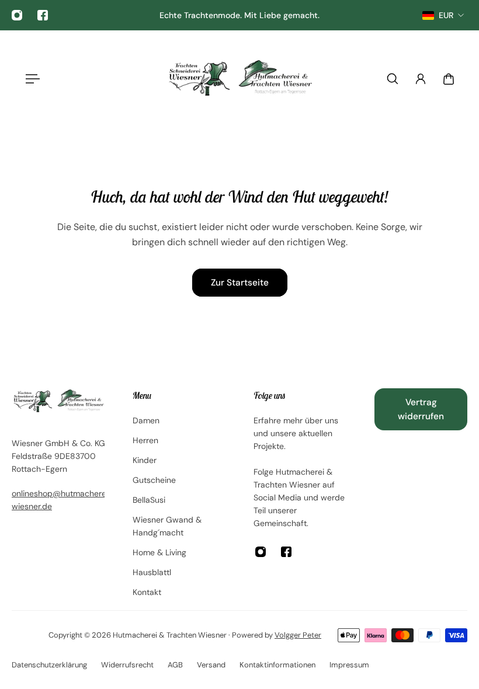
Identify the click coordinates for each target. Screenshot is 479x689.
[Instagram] (17, 15)
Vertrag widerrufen (421, 409)
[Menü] (30, 79)
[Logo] (239, 78)
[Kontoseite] (421, 79)
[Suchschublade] (393, 79)
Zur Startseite (240, 282)
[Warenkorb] (449, 79)
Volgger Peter (298, 635)
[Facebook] (42, 15)
